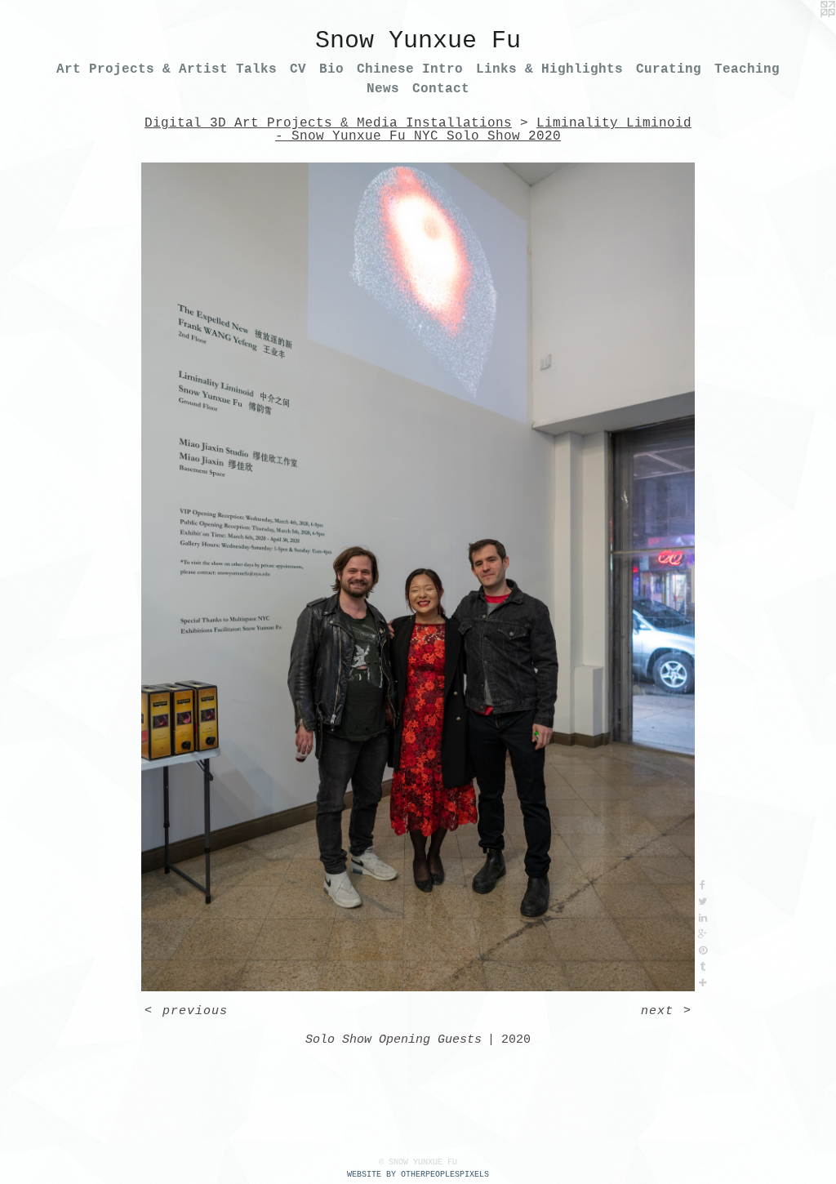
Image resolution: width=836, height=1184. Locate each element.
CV (298, 69)
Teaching (747, 69)
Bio (331, 69)
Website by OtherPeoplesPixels (418, 1174)
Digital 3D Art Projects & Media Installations (328, 123)
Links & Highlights (549, 69)
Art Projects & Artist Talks (166, 69)
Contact (440, 89)
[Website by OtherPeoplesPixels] (803, 32)
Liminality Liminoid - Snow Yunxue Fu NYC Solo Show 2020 (483, 130)
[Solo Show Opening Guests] (417, 576)
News (383, 89)
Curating (668, 69)
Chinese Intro (410, 69)
